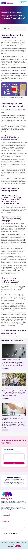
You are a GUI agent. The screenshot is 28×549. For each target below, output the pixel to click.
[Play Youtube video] (14, 89)
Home (2, 11)
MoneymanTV (4, 99)
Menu (24, 3)
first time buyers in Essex (7, 50)
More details (10, 546)
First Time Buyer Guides (9, 11)
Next (14, 463)
